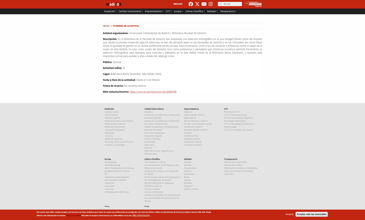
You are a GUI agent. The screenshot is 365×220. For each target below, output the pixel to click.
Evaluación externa (153, 136)
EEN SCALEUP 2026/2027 (115, 180)
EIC (106, 174)
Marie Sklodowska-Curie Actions (119, 168)
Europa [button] (177, 11)
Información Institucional (235, 162)
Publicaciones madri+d (115, 124)
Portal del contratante (115, 127)
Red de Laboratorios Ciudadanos (159, 183)
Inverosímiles (190, 168)
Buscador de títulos (153, 130)
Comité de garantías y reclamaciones (161, 127)
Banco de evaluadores (154, 133)
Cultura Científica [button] (194, 11)
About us (188, 112)
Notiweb (188, 159)
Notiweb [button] (211, 11)
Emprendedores (191, 109)
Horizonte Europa (112, 165)
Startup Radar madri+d (194, 115)
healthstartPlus (191, 136)
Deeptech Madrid (192, 139)
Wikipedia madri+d (152, 186)
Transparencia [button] (227, 11)
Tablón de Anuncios (113, 139)
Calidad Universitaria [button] (130, 11)
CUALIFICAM (149, 142)
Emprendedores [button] (153, 11)
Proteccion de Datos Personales (238, 171)
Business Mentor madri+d (195, 130)
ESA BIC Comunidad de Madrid (198, 124)
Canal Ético (229, 174)
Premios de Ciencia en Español (119, 121)
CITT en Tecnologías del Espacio (238, 130)
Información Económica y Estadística (240, 168)
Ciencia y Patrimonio (153, 192)
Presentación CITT (232, 112)
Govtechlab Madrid (192, 142)
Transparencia (230, 159)
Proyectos (109, 189)
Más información (141, 215)
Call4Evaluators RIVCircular (117, 192)
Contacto (109, 136)
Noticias (188, 165)
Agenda (187, 180)
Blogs (186, 177)
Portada (187, 162)
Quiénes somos (112, 112)
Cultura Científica (152, 159)
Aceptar (290, 214)
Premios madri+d (112, 118)
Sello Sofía (149, 145)
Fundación (109, 109)
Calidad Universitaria (154, 109)
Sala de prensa (111, 115)
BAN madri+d (190, 118)
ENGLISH (178, 4)
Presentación (111, 162)
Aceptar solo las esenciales (312, 214)
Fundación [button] (109, 11)
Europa (108, 159)
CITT (226, 109)
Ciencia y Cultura (152, 189)
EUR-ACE (148, 148)
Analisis (187, 171)
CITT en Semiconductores (235, 115)
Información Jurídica (233, 165)
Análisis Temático (152, 139)
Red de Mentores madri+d (196, 121)
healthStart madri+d (193, 127)
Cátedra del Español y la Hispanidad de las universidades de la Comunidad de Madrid (162, 198)
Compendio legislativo (115, 130)
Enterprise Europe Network (117, 177)
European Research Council (117, 171)
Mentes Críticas (191, 189)
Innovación (110, 186)
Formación (109, 133)
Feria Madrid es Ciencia (155, 162)
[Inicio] (113, 4)
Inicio (106, 26)
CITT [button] (168, 11)
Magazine (188, 186)
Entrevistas (189, 174)
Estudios (188, 133)
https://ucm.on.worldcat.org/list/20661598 (153, 91)
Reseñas (188, 183)
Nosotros (148, 112)
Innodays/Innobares (193, 145)
